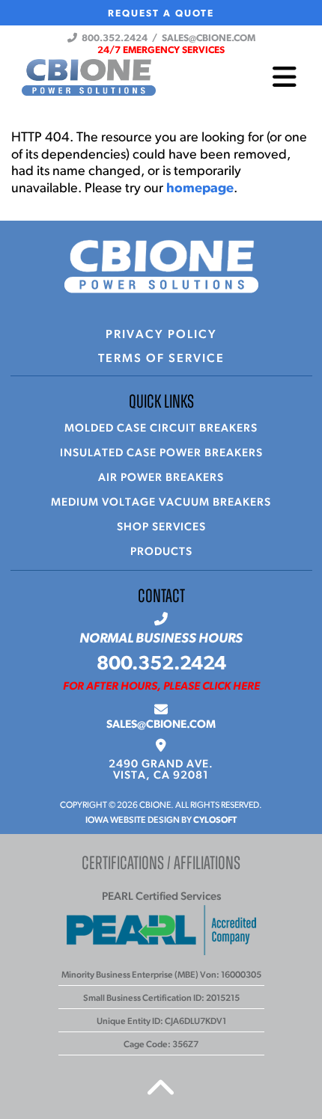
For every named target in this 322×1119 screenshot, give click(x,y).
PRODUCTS (161, 552)
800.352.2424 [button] (112, 38)
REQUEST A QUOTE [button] (161, 14)
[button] (161, 50)
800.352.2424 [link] (161, 664)
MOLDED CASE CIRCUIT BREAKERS (161, 429)
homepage (200, 189)
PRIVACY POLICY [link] (161, 335)
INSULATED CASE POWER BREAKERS (161, 453)
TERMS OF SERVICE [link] (161, 359)
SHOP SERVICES (161, 527)
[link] (161, 770)
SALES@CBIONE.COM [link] (161, 725)
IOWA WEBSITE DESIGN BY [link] (161, 820)
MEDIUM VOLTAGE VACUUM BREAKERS (161, 503)
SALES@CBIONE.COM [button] (208, 38)
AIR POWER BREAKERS (161, 478)
